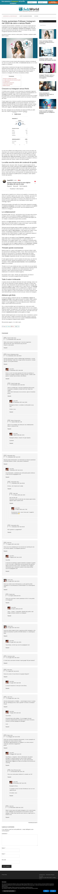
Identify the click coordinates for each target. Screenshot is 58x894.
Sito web (4, 859)
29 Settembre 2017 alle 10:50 (20, 402)
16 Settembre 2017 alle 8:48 (16, 370)
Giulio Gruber (10, 337)
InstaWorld (29, 9)
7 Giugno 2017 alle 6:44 (15, 712)
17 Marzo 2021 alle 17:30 (21, 509)
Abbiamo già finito (6, 85)
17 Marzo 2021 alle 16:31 (19, 494)
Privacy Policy (4, 874)
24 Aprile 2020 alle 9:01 (15, 595)
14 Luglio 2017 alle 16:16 (13, 657)
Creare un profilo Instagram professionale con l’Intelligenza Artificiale (46, 112)
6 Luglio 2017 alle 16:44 (13, 671)
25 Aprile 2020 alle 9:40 (16, 608)
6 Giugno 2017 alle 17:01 (13, 698)
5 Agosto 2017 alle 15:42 (13, 544)
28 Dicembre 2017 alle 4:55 (19, 783)
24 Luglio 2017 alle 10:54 (15, 642)
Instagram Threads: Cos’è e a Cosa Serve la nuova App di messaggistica (46, 76)
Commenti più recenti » (32, 822)
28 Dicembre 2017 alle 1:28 (17, 771)
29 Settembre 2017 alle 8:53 (18, 384)
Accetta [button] (52, 890)
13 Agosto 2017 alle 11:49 (15, 557)
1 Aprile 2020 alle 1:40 (16, 421)
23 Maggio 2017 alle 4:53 (15, 754)
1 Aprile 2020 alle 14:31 (18, 435)
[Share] (16, 326)
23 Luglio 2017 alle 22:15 (13, 627)
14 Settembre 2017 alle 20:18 (14, 355)
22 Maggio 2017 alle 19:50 (13, 736)
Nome (3, 848)
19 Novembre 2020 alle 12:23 (16, 807)
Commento (5, 833)
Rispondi (5, 347)
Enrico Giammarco (11, 354)
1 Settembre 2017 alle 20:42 (18, 526)
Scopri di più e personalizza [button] (9, 890)
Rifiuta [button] (46, 890)
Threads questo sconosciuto (8, 82)
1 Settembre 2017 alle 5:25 (13, 457)
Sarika (10, 594)
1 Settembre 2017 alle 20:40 (18, 483)
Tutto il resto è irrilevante (7, 84)
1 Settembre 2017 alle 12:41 (16, 470)
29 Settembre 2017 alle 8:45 (14, 339)
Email (3, 853)
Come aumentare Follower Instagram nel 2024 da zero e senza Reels (46, 42)
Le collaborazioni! (6, 81)
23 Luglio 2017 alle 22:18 (13, 581)
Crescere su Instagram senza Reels (9, 78)
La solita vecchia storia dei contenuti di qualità (11, 79)
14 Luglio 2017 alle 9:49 (15, 682)
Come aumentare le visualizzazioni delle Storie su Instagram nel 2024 (46, 94)
